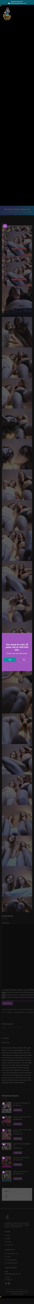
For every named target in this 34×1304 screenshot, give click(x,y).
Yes (10, 659)
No (24, 659)
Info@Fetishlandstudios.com (18, 3)
